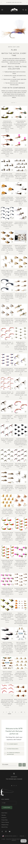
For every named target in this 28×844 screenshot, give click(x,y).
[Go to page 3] (24, 712)
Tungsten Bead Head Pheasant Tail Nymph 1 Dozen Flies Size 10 (20, 590)
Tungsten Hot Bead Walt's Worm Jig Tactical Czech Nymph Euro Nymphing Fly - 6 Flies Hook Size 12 (7, 536)
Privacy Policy (4, 820)
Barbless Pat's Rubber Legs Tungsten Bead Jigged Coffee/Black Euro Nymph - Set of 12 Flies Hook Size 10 (20, 346)
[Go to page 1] (3, 712)
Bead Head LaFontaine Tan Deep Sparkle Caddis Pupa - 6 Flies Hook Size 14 (20, 272)
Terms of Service (5, 822)
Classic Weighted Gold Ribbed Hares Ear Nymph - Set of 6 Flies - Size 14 (7, 488)
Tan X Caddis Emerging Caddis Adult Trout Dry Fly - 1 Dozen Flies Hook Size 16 (21, 674)
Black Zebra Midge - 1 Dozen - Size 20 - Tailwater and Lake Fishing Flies (7, 224)
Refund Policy (4, 827)
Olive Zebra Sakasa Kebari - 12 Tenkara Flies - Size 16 (7, 465)
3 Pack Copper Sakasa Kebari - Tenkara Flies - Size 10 (21, 394)
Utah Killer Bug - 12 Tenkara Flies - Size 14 (7, 394)
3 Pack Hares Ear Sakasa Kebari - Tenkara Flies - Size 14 (7, 417)
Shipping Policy (4, 824)
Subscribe (7, 807)
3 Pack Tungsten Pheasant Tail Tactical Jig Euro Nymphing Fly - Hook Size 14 (21, 200)
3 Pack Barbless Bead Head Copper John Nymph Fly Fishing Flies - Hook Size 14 (7, 151)
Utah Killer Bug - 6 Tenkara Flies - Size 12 (7, 344)
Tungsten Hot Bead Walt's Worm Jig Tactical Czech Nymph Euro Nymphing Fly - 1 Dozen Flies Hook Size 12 (21, 537)
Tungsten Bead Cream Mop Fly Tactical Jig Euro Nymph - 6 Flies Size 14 (7, 248)
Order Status (4, 813)
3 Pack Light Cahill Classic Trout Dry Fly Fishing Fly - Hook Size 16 (7, 272)
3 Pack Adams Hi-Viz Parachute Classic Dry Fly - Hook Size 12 (20, 150)
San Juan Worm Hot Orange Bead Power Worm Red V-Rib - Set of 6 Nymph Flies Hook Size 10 (7, 702)
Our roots (14, 776)
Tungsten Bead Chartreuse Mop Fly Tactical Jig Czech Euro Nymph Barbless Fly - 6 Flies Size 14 (7, 617)
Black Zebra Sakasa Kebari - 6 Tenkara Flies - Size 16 (7, 440)
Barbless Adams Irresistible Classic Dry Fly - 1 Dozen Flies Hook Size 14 (21, 176)
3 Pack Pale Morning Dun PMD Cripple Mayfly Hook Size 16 (20, 320)
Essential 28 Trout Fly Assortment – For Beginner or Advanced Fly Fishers (21, 248)
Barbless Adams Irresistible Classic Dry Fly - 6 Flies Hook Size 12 (7, 176)
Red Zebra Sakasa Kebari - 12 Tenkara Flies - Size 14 (21, 465)
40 (21, 712)
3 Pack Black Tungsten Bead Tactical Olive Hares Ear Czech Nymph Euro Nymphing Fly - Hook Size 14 (7, 125)
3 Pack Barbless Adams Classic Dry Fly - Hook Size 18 (21, 487)
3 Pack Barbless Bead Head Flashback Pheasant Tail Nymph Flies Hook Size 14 (20, 124)
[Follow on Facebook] (2, 831)
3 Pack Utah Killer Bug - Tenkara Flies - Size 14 (20, 417)
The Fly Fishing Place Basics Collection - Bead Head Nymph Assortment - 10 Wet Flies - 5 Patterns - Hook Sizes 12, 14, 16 (7, 676)
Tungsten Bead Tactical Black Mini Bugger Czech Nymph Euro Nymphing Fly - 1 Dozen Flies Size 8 (20, 441)
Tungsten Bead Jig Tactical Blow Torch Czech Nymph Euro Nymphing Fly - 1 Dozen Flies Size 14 (7, 591)
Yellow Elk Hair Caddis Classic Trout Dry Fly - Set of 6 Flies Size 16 (21, 511)
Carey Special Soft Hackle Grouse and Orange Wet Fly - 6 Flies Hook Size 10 (7, 321)
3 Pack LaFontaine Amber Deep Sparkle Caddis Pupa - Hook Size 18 (7, 199)
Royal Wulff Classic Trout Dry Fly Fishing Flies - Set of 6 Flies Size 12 (20, 701)
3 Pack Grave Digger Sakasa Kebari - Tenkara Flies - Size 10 (20, 371)
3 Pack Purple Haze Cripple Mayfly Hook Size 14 (20, 224)
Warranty (3, 815)
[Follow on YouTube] (9, 831)
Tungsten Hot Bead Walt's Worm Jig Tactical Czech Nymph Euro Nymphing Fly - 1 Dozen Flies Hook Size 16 (7, 565)
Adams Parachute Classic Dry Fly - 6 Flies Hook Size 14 (20, 295)
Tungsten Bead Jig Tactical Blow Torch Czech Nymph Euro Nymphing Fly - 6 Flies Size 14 (21, 563)
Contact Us (3, 817)
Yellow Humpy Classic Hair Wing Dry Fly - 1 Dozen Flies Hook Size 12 (7, 511)
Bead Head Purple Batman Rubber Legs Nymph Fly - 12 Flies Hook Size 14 (7, 371)
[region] (14, 778)
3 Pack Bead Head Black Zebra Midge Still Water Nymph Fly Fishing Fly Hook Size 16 (7, 296)
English (22, 836)
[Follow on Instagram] (6, 831)
